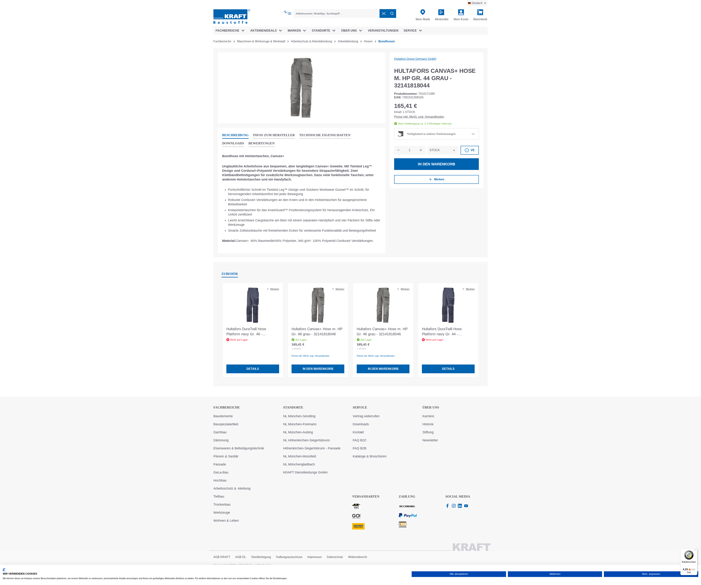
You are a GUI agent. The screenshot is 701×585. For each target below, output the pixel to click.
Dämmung (221, 440)
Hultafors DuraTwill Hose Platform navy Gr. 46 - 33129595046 (246, 332)
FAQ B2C (360, 440)
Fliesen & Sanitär (225, 456)
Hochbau (220, 480)
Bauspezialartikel (225, 424)
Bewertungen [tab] (261, 143)
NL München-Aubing (298, 432)
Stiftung (428, 432)
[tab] (235, 135)
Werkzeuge (221, 512)
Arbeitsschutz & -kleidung (231, 488)
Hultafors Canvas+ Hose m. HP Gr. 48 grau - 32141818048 (317, 331)
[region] (301, 88)
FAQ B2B (359, 448)
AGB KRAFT (221, 557)
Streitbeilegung (261, 557)
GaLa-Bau (220, 472)
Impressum (314, 557)
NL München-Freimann (300, 424)
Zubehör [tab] (229, 274)
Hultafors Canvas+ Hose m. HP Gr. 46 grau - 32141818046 (382, 331)
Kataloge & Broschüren (369, 456)
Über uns (430, 407)
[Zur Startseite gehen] (231, 16)
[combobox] (337, 13)
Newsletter (430, 440)
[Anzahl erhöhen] (420, 150)
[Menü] (695, 550)
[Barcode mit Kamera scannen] (384, 13)
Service (360, 407)
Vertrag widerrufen (366, 416)
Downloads (361, 424)
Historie (428, 424)
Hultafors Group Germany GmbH (415, 58)
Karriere (428, 416)
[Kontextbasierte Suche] (288, 12)
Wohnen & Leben (226, 520)
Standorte (293, 407)
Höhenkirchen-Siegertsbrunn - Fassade (311, 448)
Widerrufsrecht (357, 557)
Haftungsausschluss (289, 557)
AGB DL (240, 557)
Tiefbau (218, 496)
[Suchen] (392, 13)
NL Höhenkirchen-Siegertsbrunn (306, 440)
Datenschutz (335, 557)
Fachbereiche (226, 407)
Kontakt (358, 432)
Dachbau (220, 432)
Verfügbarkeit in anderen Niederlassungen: (431, 133)
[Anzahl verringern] (398, 150)
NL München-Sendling (299, 416)
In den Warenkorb (436, 164)
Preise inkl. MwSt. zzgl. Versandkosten (419, 116)
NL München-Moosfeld (299, 456)
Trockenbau (222, 504)
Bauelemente (223, 416)
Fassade (219, 464)
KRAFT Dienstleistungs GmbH (305, 472)
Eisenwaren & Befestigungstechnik (238, 448)
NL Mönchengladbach (299, 464)
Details (252, 368)
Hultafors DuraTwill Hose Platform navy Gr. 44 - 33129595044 (442, 332)
